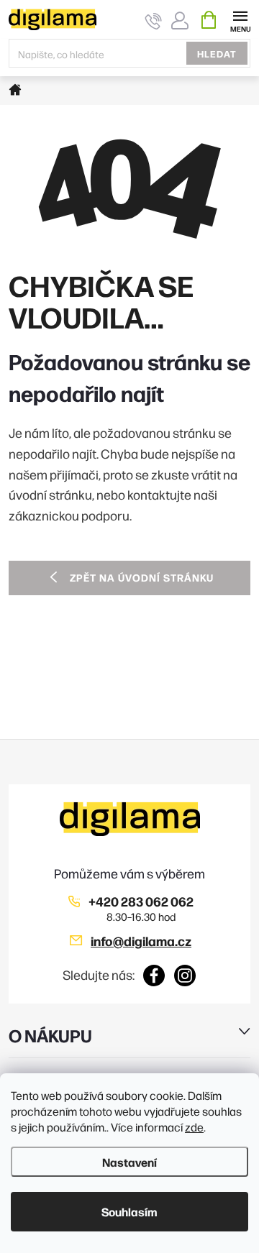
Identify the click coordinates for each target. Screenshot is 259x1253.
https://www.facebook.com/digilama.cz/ (154, 975)
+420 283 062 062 (141, 901)
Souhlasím (129, 1211)
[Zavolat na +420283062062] (154, 20)
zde (194, 1126)
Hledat (217, 53)
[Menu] (240, 19)
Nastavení (129, 1162)
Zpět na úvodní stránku (142, 577)
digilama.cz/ (185, 975)
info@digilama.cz (141, 941)
